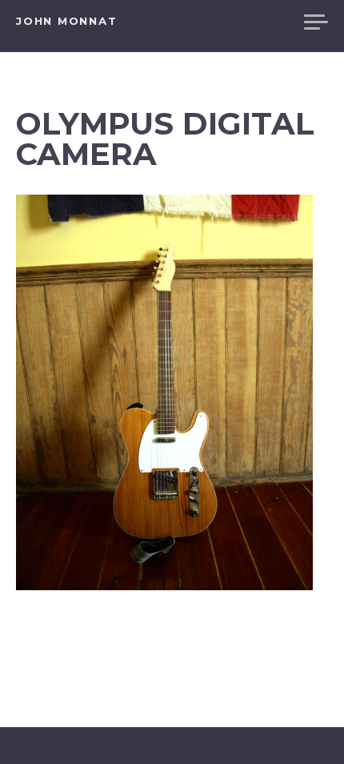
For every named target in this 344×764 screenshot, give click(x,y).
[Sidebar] (316, 23)
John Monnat (66, 20)
